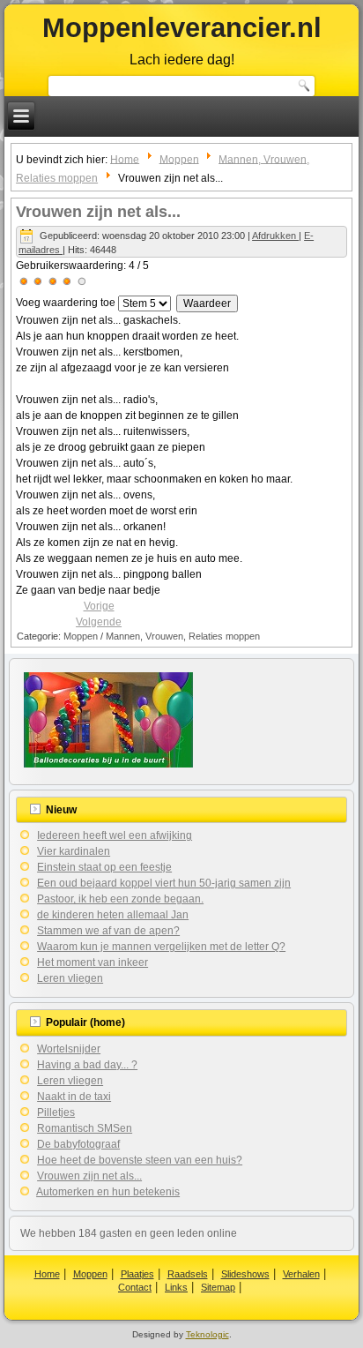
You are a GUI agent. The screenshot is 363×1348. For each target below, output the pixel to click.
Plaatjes (137, 1274)
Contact (135, 1287)
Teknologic (207, 1334)
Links (176, 1287)
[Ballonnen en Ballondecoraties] (108, 767)
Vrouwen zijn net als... (98, 212)
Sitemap (218, 1287)
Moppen (179, 159)
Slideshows (245, 1274)
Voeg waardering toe (65, 302)
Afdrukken (275, 235)
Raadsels (187, 1274)
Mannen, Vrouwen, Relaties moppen (183, 636)
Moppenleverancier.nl (182, 27)
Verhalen (301, 1274)
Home (124, 159)
